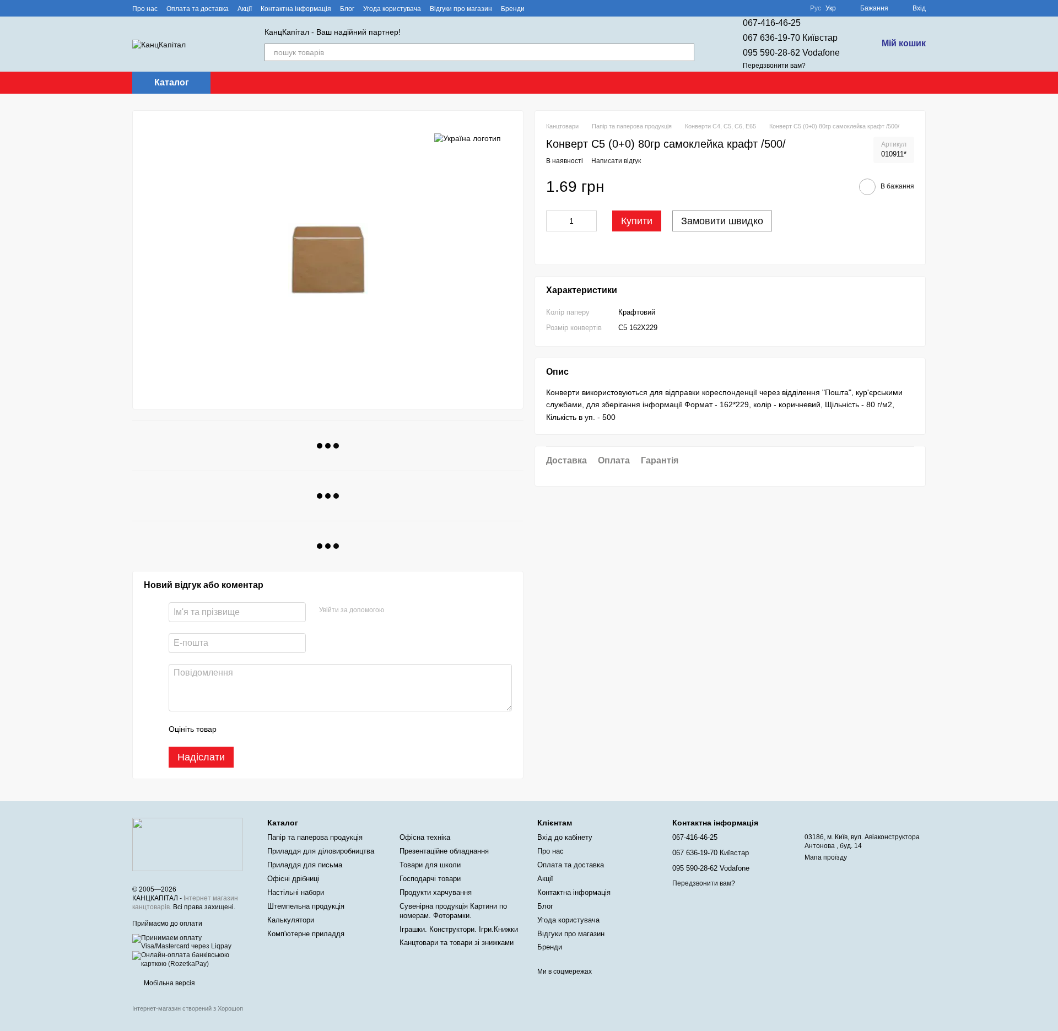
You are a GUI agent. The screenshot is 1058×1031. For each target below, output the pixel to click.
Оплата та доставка (197, 9)
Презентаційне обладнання (444, 851)
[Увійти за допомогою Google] (413, 610)
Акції (244, 9)
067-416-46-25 (772, 23)
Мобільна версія (168, 983)
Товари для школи (430, 865)
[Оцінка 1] (235, 729)
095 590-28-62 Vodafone (791, 52)
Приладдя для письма (304, 865)
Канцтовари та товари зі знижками (457, 942)
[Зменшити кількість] (554, 221)
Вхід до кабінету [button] (564, 837)
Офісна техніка (425, 837)
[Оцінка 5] (305, 729)
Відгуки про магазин (461, 9)
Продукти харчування (436, 892)
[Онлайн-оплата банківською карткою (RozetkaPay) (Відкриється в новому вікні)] (191, 959)
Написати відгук (616, 161)
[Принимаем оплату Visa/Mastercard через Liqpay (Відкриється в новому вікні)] (191, 942)
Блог (347, 9)
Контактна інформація (296, 9)
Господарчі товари (430, 879)
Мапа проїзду (826, 857)
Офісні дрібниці (293, 879)
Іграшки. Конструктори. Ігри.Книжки (459, 929)
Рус (815, 8)
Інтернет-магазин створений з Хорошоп (187, 1008)
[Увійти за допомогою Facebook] (396, 610)
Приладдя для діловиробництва (320, 851)
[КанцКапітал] (187, 844)
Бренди (513, 9)
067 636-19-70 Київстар (790, 37)
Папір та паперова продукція (315, 837)
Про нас (145, 9)
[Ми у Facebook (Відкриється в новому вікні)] (540, 8)
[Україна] (467, 138)
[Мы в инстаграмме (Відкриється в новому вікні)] (566, 8)
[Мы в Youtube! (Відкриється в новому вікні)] (553, 8)
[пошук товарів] (685, 52)
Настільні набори (295, 892)
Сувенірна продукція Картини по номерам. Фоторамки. (453, 911)
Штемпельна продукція (305, 906)
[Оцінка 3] (270, 729)
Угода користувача (392, 9)
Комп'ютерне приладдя (305, 934)
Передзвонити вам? (774, 65)
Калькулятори (290, 920)
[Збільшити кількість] (588, 221)
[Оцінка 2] (252, 729)
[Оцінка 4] (287, 729)
